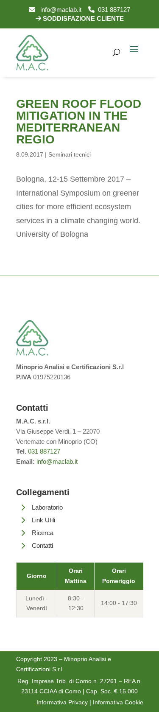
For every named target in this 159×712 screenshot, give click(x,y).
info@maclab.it (58, 9)
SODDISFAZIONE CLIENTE (82, 18)
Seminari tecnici (69, 154)
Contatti (42, 545)
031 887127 (112, 9)
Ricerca (42, 532)
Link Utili (43, 520)
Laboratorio (47, 507)
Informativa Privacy (62, 702)
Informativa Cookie (118, 702)
